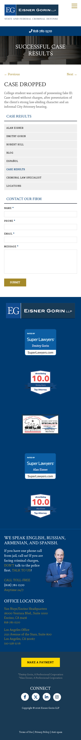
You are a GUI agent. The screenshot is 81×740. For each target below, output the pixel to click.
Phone (9, 221)
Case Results (18, 116)
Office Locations (24, 601)
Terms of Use (26, 732)
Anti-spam (56, 732)
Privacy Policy (42, 732)
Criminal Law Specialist (23, 177)
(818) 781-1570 (14, 585)
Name (9, 208)
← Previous (12, 74)
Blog (9, 153)
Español (12, 161)
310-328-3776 (12, 643)
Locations (13, 186)
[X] (36, 696)
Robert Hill (15, 144)
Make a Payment (40, 662)
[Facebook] (25, 696)
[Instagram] (57, 696)
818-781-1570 (42, 31)
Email (9, 233)
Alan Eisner (15, 128)
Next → (72, 74)
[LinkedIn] (47, 696)
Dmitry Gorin (16, 136)
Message (11, 246)
